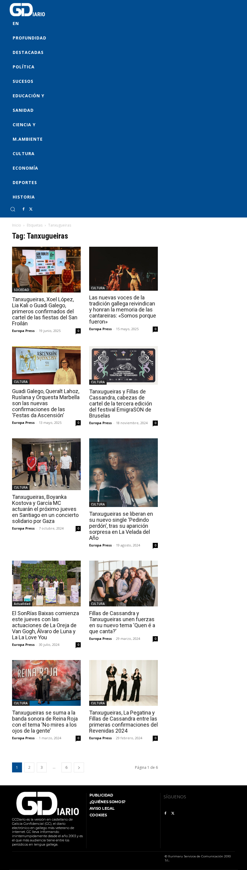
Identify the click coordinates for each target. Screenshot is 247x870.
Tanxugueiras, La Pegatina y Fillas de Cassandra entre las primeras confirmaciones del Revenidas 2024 (123, 721)
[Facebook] (23, 209)
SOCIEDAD (21, 290)
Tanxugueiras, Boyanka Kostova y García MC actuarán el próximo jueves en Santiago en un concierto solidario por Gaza (45, 509)
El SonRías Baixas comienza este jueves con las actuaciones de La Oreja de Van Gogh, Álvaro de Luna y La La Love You (45, 625)
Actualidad (22, 604)
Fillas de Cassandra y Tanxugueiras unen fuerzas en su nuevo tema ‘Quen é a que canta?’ (122, 622)
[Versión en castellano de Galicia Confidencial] (27, 9)
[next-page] (79, 767)
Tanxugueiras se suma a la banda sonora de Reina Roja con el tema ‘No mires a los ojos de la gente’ (45, 721)
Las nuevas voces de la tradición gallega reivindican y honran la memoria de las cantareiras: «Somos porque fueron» (122, 309)
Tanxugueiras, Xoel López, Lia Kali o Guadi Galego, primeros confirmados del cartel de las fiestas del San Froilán (44, 311)
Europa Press (23, 330)
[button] (12, 209)
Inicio (16, 225)
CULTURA (98, 288)
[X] (30, 209)
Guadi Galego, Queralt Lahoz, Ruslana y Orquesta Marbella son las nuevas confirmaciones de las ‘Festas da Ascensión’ (46, 403)
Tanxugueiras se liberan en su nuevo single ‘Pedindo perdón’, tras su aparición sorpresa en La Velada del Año (121, 526)
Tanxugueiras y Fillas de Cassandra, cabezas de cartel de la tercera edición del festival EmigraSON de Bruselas (120, 403)
